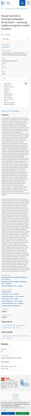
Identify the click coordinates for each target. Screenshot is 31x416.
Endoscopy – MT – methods (10, 294)
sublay (17, 327)
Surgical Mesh (6, 292)
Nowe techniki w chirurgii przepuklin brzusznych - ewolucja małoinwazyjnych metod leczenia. (17, 9)
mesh (23, 336)
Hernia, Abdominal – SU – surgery (12, 286)
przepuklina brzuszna (7, 327)
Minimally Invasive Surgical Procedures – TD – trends (14, 278)
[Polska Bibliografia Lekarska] (3, 3)
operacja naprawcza (20, 325)
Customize (4, 410)
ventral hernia (9, 338)
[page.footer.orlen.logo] (7, 379)
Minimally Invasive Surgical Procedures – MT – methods (14, 283)
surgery (3, 338)
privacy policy (21, 407)
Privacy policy (15, 399)
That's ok (22, 413)
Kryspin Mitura (6, 47)
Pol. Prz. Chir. (5, 368)
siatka (13, 327)
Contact (16, 397)
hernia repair (19, 336)
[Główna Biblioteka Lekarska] (24, 383)
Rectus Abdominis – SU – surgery (12, 301)
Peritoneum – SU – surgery (10, 299)
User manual (15, 395)
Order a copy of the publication (10, 111)
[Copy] (26, 83)
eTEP (14, 325)
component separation (7, 325)
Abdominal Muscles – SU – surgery (13, 296)
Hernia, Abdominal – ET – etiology (12, 303)
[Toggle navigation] (28, 3)
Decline (8, 413)
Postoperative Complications (11, 306)
